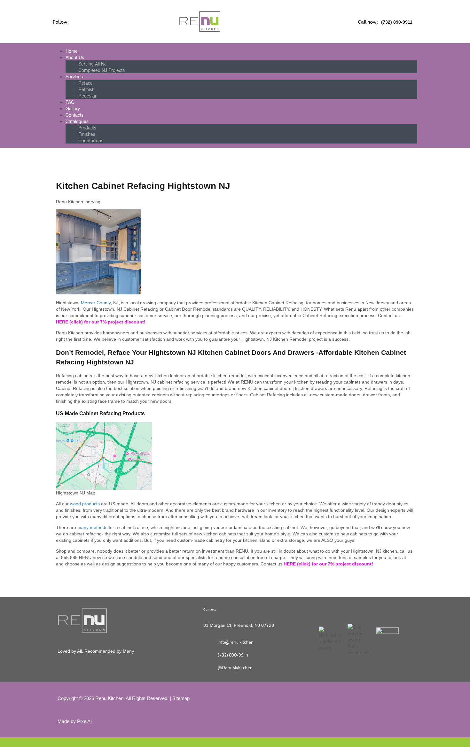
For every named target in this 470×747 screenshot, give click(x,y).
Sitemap (181, 698)
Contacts (74, 115)
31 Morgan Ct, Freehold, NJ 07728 (238, 625)
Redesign (88, 95)
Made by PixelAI (75, 721)
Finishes (86, 134)
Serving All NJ (92, 63)
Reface (85, 83)
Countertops (90, 140)
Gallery (73, 108)
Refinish (86, 89)
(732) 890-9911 (396, 22)
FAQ (70, 102)
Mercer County (96, 302)
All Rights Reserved (146, 698)
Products (87, 127)
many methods (92, 527)
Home (72, 51)
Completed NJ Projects (101, 70)
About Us (75, 57)
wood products (85, 503)
